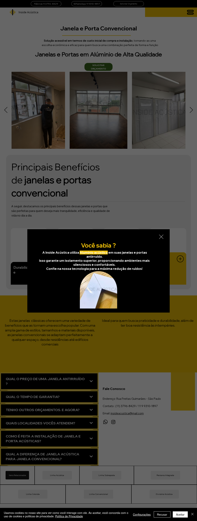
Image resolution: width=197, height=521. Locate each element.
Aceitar (180, 514)
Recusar (162, 514)
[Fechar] (192, 514)
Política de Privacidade (69, 516)
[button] (161, 237)
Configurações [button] (142, 514)
